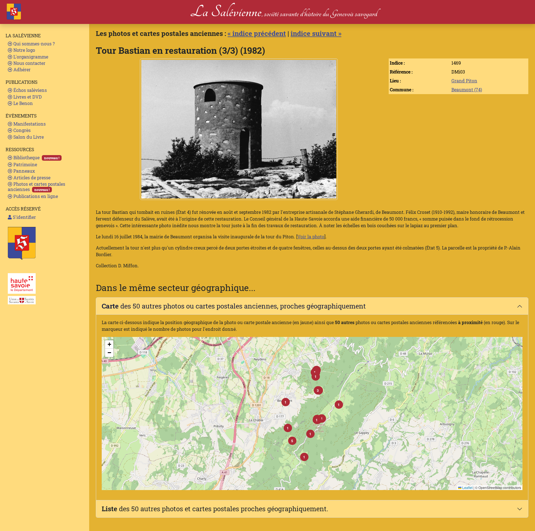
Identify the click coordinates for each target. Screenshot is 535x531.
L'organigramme (30, 57)
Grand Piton (464, 81)
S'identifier (24, 217)
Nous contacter (28, 63)
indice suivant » (316, 33)
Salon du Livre (28, 137)
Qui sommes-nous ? (33, 44)
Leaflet (467, 487)
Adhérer (21, 69)
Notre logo (23, 50)
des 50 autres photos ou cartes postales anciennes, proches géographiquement (234, 306)
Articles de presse (31, 177)
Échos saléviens (29, 90)
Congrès (21, 130)
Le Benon (22, 103)
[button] (317, 420)
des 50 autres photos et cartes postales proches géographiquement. (215, 508)
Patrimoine (24, 164)
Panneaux (23, 171)
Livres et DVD (27, 97)
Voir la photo (310, 236)
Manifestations (29, 124)
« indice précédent (257, 33)
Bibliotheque (35, 157)
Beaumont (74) (466, 89)
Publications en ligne (35, 196)
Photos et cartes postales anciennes (36, 186)
